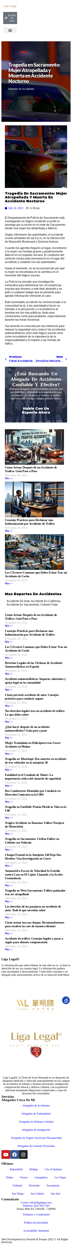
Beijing (34, 1169)
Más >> (9, 478)
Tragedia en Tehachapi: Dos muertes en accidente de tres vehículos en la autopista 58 (35, 760)
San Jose (55, 1193)
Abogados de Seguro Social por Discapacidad (36, 1137)
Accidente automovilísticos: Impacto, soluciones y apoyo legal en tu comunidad (35, 680)
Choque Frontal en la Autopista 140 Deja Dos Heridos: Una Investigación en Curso (33, 856)
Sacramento (52, 1185)
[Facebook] (14, 1154)
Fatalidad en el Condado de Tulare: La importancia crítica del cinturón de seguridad (33, 776)
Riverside (34, 1185)
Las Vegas (60, 1177)
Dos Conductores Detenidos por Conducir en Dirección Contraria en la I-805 (32, 792)
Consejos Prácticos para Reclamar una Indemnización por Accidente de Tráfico (30, 521)
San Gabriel (37, 1193)
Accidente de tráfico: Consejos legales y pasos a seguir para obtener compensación (34, 940)
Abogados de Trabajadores (36, 1113)
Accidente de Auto (19, 95)
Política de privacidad (36, 1222)
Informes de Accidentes (21, 88)
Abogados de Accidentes (36, 1105)
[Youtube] (5, 1154)
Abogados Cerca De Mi (18, 1100)
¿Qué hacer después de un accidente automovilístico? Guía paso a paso (27, 728)
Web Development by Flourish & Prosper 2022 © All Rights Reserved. (34, 1241)
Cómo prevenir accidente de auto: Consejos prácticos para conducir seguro (32, 696)
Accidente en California (47, 95)
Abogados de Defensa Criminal (36, 1121)
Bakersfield (16, 1169)
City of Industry (53, 1169)
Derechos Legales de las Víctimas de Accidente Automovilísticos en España (33, 664)
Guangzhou (41, 1177)
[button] (10, 30)
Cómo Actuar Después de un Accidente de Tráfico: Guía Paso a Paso (31, 469)
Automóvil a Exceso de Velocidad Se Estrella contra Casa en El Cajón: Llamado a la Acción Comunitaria (34, 874)
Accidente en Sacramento (24, 99)
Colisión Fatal (50, 99)
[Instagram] (23, 1154)
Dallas (9, 1177)
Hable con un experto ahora (36, 410)
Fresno (24, 1177)
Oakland (17, 1185)
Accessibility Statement (36, 1230)
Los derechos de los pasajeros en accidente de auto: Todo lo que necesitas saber (33, 908)
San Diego (18, 1193)
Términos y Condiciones (36, 1214)
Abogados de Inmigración (36, 1129)
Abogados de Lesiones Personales (36, 1145)
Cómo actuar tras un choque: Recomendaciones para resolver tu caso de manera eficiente (34, 924)
